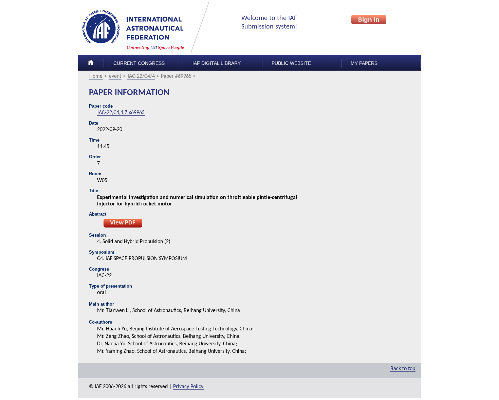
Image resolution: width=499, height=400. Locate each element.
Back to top (402, 368)
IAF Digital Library (216, 63)
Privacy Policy (188, 386)
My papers (364, 63)
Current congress (139, 63)
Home (96, 76)
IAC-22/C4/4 (141, 76)
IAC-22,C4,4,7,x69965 (121, 112)
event (115, 76)
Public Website (291, 63)
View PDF (122, 223)
